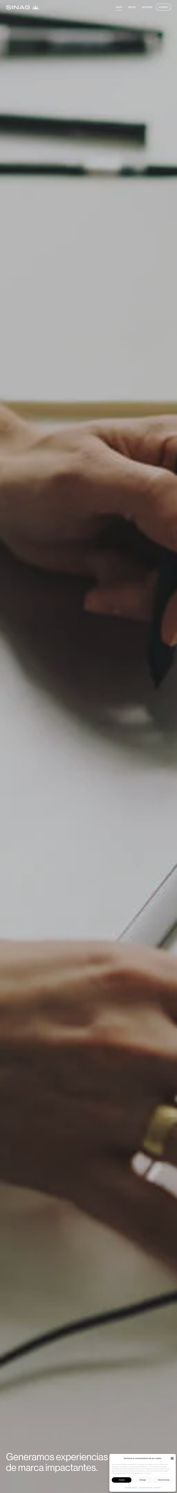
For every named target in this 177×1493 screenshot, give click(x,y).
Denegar (143, 1480)
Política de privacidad (145, 1487)
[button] (172, 1458)
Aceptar (122, 1480)
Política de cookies (131, 1487)
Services (147, 7)
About (132, 7)
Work (119, 7)
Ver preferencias (163, 1480)
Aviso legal (157, 1487)
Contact (163, 7)
